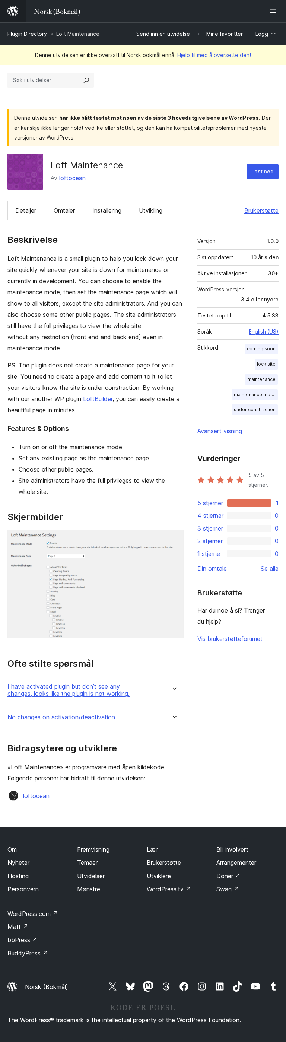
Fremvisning (93, 849)
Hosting (18, 876)
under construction (255, 409)
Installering (106, 210)
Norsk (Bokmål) (46, 987)
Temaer (87, 862)
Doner (228, 876)
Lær (152, 849)
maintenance (261, 379)
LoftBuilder (97, 399)
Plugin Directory (27, 34)
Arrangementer (236, 862)
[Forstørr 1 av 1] (173, 540)
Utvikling (150, 210)
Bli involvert (232, 849)
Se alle (270, 568)
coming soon (261, 348)
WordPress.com (32, 913)
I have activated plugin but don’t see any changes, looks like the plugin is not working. (68, 690)
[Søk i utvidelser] (86, 80)
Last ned (262, 171)
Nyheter (18, 862)
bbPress (22, 940)
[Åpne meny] (274, 11)
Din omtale (212, 568)
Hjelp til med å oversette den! (214, 55)
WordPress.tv (169, 889)
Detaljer (25, 210)
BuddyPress (27, 953)
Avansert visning (219, 431)
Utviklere (159, 876)
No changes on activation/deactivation (61, 717)
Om (12, 849)
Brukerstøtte (261, 210)
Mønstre (88, 889)
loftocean (72, 178)
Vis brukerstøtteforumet (230, 638)
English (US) (264, 331)
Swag (227, 889)
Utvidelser (91, 876)
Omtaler (64, 210)
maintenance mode (255, 394)
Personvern (23, 889)
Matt (17, 926)
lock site (266, 364)
